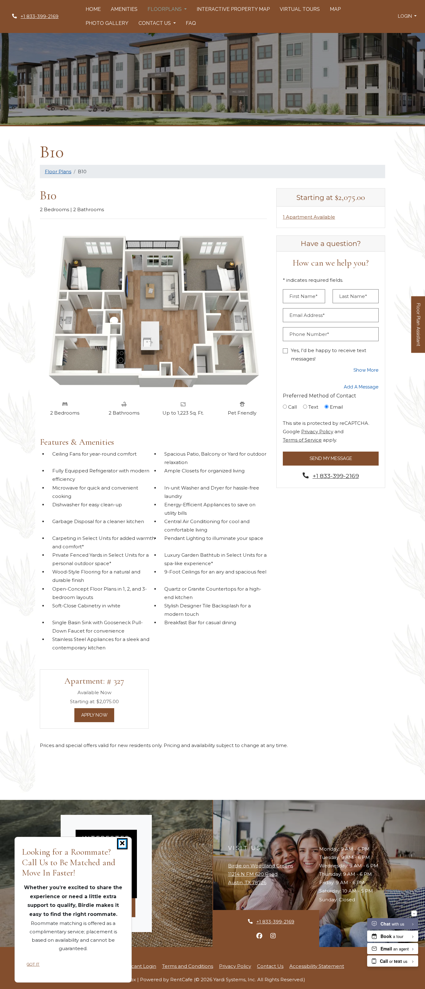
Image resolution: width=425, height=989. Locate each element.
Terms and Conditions (187, 966)
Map (335, 9)
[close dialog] (122, 844)
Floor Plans (58, 171)
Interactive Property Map (233, 9)
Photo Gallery (107, 23)
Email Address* (307, 315)
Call (292, 407)
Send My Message (331, 458)
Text (313, 407)
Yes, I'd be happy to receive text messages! (328, 354)
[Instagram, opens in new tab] (273, 936)
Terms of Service (302, 440)
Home (93, 9)
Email (336, 407)
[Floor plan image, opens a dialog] (153, 310)
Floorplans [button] (165, 9)
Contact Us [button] (155, 23)
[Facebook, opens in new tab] (259, 936)
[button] (407, 16)
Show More (366, 370)
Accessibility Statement (316, 966)
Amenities (124, 9)
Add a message (361, 387)
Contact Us (270, 966)
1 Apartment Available (309, 217)
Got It (33, 964)
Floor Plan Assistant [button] (419, 328)
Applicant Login (137, 966)
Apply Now (97, 715)
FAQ (191, 23)
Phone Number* (309, 334)
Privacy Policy (317, 431)
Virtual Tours (300, 9)
